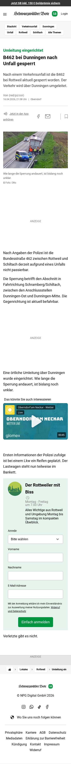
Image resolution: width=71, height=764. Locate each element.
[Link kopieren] (31, 116)
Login (64, 13)
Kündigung (19, 744)
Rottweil (23, 32)
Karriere (31, 732)
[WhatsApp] (31, 707)
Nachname (14, 567)
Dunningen (48, 26)
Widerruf (35, 750)
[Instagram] (24, 707)
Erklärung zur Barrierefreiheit (45, 738)
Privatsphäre (13, 732)
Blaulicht (11, 26)
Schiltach (38, 32)
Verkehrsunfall (29, 26)
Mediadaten (14, 738)
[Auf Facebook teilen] (38, 116)
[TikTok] (39, 707)
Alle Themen (54, 32)
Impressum (52, 744)
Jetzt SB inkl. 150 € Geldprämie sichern (35, 3)
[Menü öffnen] (5, 14)
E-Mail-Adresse (17, 585)
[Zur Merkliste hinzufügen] (65, 116)
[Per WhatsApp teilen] (55, 116)
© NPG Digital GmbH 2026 (35, 695)
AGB (42, 732)
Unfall (10, 32)
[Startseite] (9, 669)
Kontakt (35, 744)
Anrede (12, 530)
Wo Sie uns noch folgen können (39, 717)
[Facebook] (47, 707)
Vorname (13, 549)
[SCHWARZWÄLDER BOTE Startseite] (36, 14)
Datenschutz (57, 732)
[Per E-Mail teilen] (48, 116)
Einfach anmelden (35, 622)
